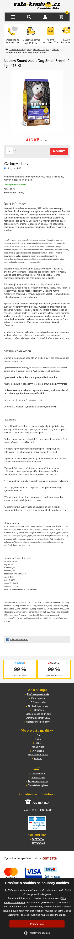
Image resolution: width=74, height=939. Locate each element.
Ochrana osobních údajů (38, 718)
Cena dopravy (38, 698)
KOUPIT (59, 151)
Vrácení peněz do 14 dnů (38, 714)
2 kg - (14, 168)
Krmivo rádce (38, 773)
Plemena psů (38, 777)
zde (63, 914)
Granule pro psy (41, 49)
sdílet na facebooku (19, 639)
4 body (20, 192)
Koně (38, 743)
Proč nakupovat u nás (38, 694)
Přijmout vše (37, 924)
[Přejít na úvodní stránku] (37, 6)
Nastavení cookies (40, 932)
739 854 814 (12, 42)
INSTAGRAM (38, 843)
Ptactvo (38, 758)
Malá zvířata (38, 747)
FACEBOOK (38, 839)
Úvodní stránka (17, 49)
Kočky (38, 739)
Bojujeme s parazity (38, 781)
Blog (37, 768)
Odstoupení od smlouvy (38, 722)
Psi (29, 49)
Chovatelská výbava (38, 785)
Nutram (55, 49)
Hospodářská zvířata (38, 754)
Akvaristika (38, 751)
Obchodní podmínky (38, 706)
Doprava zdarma (31, 39)
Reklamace (38, 710)
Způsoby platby (38, 702)
